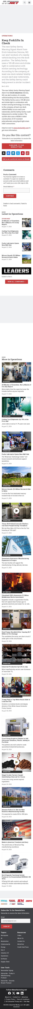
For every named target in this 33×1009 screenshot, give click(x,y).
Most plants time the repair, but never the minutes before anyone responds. (15, 390)
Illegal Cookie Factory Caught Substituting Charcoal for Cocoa (13, 776)
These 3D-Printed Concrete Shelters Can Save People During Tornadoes (15, 525)
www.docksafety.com (21, 128)
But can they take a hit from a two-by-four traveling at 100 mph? (15, 529)
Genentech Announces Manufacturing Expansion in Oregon (15, 559)
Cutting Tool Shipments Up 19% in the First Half (10, 232)
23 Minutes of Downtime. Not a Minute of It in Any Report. (11, 222)
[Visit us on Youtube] (17, 993)
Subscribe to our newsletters (16, 146)
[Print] (4, 153)
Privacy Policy (10, 999)
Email (2, 917)
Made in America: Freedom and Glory (15, 842)
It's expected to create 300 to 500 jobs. (15, 814)
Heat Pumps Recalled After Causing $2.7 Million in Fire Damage (16, 633)
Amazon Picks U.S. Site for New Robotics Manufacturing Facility (13, 810)
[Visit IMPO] (29, 901)
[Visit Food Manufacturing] (12, 901)
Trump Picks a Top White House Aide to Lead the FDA (16, 700)
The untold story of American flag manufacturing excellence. (13, 846)
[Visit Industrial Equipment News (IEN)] (20, 901)
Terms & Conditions (23, 999)
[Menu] (29, 2)
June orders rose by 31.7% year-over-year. (16, 424)
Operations (7, 36)
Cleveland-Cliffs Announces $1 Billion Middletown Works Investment (15, 596)
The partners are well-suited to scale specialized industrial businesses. (14, 746)
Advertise (25, 997)
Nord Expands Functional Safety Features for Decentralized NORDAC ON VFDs (16, 877)
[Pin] (23, 153)
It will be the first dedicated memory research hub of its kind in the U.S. (14, 495)
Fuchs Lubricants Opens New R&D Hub (10, 244)
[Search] (24, 2)
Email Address (8, 186)
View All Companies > (16, 282)
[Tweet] (18, 153)
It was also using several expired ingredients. (13, 780)
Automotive (7, 592)
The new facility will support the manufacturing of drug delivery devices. (15, 564)
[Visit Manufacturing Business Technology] (20, 904)
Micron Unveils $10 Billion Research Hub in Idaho (11, 256)
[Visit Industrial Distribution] (4, 904)
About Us (8, 997)
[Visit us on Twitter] (13, 993)
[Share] (8, 153)
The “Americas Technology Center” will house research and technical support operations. (14, 459)
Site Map (27, 1001)
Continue (10, 196)
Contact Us (16, 997)
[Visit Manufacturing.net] (12, 904)
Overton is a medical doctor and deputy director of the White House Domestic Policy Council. (15, 706)
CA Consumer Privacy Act (14, 1001)
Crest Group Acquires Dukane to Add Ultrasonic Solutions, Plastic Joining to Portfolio (16, 740)
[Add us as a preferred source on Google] (27, 153)
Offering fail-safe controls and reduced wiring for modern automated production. (15, 882)
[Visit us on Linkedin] (22, 993)
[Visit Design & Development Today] (4, 901)
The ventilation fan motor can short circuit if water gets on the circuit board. (16, 637)
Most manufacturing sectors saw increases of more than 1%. (16, 670)
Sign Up (6, 926)
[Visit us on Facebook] (9, 993)
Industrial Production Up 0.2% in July (15, 667)
